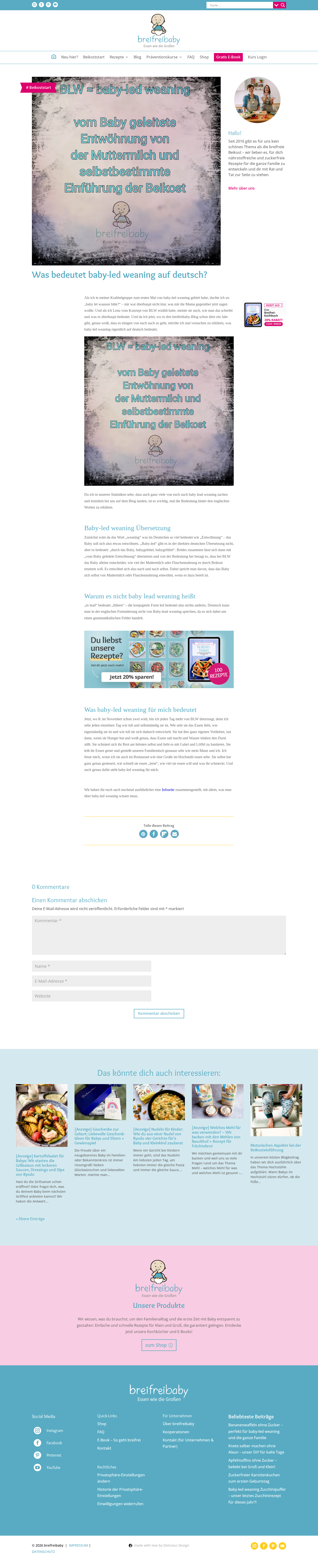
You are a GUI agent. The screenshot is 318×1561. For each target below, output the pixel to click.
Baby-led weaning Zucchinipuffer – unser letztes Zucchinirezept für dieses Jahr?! (257, 1495)
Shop (204, 57)
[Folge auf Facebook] (41, 4)
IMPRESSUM (78, 1545)
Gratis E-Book (228, 57)
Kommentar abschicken (159, 1013)
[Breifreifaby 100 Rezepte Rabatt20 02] (159, 686)
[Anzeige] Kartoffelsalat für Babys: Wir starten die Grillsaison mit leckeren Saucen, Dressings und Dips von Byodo (40, 1165)
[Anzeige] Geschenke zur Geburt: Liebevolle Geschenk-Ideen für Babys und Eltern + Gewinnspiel (99, 1136)
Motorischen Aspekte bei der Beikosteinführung (275, 1147)
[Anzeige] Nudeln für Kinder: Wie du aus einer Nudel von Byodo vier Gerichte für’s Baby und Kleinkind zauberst (158, 1136)
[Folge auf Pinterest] (48, 4)
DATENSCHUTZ (43, 1551)
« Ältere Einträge (30, 1218)
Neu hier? (69, 57)
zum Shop (156, 1345)
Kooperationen (176, 1431)
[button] (143, 834)
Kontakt (104, 1448)
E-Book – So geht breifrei (119, 1440)
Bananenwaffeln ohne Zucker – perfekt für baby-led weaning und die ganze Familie (255, 1431)
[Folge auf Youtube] (55, 4)
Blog (137, 57)
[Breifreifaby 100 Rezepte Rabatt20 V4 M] (263, 327)
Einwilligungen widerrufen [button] (120, 1503)
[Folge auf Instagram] (34, 4)
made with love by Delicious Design (160, 1545)
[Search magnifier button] (283, 5)
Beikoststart (94, 57)
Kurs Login (257, 57)
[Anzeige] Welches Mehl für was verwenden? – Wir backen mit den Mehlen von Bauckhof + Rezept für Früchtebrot (216, 1137)
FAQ (191, 57)
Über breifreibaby (178, 1423)
